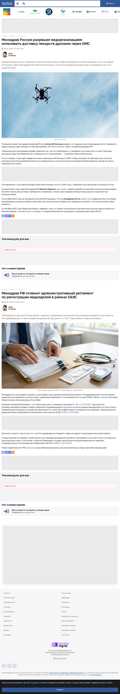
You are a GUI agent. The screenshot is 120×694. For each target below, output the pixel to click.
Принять (60, 690)
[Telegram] (3, 216)
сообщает (60, 146)
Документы (8, 625)
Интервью (66, 607)
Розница (7, 607)
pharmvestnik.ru (96, 675)
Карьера (7, 616)
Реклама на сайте (69, 630)
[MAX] (6, 216)
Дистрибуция (9, 611)
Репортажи (66, 593)
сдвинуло (29, 448)
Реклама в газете (69, 625)
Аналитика (8, 621)
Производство (9, 602)
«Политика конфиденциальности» (60, 650)
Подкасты (66, 602)
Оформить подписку (70, 616)
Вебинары (66, 598)
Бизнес (6, 630)
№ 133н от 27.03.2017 (82, 404)
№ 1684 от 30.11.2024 (61, 443)
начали (57, 184)
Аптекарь (7, 635)
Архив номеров (68, 621)
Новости (11, 36)
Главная (4, 36)
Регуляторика (21, 36)
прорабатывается (25, 211)
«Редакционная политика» (60, 654)
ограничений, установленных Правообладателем (66, 673)
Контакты (65, 635)
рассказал (61, 189)
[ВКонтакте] (9, 216)
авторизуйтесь (29, 276)
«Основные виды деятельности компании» (60, 652)
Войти (111, 3)
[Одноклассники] (12, 216)
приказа (104, 397)
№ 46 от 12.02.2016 (70, 412)
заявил (84, 199)
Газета (64, 611)
